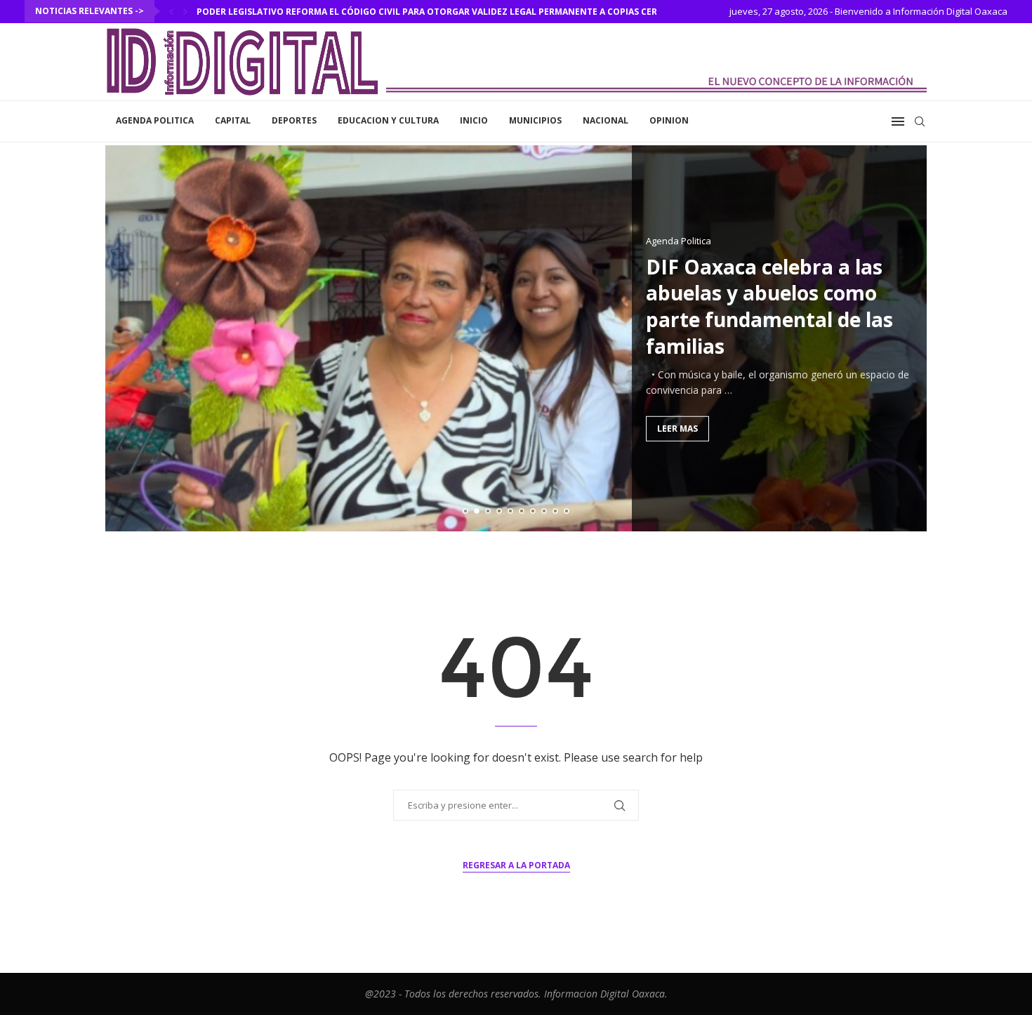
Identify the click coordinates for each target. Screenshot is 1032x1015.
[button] (171, 11)
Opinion (669, 120)
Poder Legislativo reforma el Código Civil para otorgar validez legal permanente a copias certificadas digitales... (476, 12)
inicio (474, 120)
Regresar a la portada (516, 865)
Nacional (605, 120)
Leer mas (677, 428)
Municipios (535, 120)
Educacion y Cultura (388, 120)
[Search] (920, 121)
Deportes (294, 120)
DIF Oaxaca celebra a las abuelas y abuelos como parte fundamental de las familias (769, 306)
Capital (233, 120)
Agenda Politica (155, 120)
